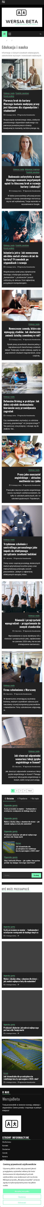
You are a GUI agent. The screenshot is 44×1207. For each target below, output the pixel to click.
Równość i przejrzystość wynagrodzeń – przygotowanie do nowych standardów (22, 623)
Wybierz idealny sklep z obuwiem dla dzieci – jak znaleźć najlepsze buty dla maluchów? (21, 822)
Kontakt (5, 1146)
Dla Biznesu (6, 1142)
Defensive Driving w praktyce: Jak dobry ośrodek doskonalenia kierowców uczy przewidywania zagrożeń (21, 406)
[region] (22, 1183)
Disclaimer (6, 1149)
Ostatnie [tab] (10, 798)
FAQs (4, 1160)
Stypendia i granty (10, 805)
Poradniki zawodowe (22, 93)
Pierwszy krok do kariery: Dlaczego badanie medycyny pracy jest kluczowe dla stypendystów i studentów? (21, 105)
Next (30, 791)
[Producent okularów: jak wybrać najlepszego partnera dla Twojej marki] (22, 1005)
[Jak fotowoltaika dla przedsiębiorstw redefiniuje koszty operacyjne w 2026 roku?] (9, 847)
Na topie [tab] (35, 798)
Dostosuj (22, 1197)
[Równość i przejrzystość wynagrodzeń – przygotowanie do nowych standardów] (22, 596)
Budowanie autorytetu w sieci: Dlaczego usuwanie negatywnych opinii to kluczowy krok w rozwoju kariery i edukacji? (22, 182)
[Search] (40, 34)
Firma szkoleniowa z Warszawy (20, 690)
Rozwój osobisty (9, 96)
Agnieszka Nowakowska (27, 115)
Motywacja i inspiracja (32, 169)
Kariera (5, 1157)
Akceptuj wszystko (22, 1191)
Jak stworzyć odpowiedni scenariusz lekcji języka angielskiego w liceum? (27, 759)
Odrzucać (22, 1203)
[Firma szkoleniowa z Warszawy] (22, 666)
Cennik (4, 1153)
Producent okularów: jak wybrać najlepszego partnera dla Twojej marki (20, 835)
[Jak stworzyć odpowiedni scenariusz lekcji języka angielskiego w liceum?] (22, 732)
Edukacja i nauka (9, 93)
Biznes (18, 843)
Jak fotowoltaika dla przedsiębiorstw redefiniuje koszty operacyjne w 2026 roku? (27, 848)
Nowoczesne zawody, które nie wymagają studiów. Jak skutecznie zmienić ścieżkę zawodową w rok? (22, 332)
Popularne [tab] (23, 798)
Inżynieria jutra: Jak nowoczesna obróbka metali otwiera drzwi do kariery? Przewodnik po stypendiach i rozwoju (21, 258)
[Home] (4, 34)
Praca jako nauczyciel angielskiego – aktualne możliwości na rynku (27, 477)
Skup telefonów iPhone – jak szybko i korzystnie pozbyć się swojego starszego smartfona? (22, 861)
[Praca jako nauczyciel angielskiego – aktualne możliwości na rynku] (22, 451)
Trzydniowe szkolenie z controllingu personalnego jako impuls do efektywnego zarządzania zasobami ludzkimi (20, 549)
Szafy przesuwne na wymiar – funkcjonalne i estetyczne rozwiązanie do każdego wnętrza (20, 809)
